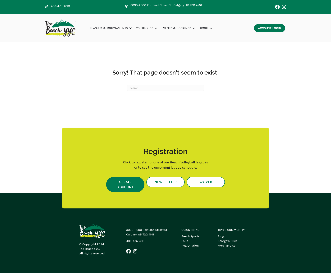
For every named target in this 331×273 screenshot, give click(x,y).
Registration (190, 245)
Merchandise (226, 245)
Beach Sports (190, 236)
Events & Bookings (176, 28)
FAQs (184, 241)
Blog (221, 236)
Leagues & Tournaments (109, 28)
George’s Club (227, 241)
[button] (277, 7)
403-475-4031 (136, 241)
